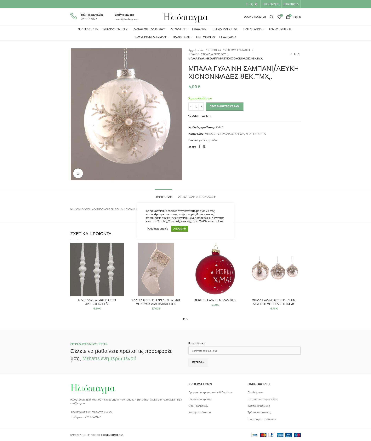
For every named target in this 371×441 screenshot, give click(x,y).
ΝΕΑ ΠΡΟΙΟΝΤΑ (256, 133)
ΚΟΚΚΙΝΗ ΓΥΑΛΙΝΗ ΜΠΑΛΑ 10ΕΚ (215, 300)
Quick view (121, 266)
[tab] (163, 195)
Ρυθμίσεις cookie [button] (157, 228)
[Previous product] (291, 54)
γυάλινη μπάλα (208, 140)
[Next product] (299, 54)
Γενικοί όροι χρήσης (200, 399)
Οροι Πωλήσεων (198, 405)
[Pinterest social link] (256, 4)
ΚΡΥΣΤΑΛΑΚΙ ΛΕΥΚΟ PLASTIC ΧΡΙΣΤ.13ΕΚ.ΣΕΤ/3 (97, 302)
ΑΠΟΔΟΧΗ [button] (179, 228)
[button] (121, 258)
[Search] (272, 17)
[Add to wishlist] (121, 249)
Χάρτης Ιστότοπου (199, 412)
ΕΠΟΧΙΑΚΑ (215, 50)
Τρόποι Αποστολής (259, 412)
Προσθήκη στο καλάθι (225, 106)
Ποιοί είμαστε (255, 392)
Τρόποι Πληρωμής (259, 405)
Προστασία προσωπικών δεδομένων (210, 392)
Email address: (197, 343)
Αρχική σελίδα (196, 50)
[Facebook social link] (247, 4)
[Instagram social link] (251, 4)
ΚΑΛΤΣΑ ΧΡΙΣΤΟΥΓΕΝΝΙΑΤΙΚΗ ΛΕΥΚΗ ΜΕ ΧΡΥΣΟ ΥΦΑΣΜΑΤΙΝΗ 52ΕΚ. (156, 302)
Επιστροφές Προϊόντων (262, 419)
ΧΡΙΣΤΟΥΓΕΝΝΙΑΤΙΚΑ (238, 50)
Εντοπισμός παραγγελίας (263, 399)
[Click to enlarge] (78, 173)
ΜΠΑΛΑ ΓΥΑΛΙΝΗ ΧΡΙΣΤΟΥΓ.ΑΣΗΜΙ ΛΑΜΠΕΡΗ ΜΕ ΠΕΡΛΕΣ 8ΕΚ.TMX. (274, 302)
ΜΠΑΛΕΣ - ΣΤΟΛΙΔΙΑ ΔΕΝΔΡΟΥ (207, 54)
